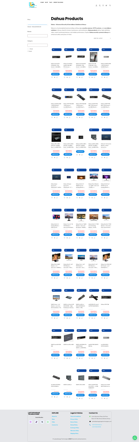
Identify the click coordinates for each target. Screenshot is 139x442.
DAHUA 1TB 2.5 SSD (80, 384)
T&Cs (50, 2)
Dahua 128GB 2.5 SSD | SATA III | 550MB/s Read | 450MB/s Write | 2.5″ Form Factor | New (93, 147)
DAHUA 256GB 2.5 (67, 384)
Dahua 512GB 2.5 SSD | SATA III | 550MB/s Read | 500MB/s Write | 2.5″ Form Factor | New (68, 147)
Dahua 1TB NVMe (105, 304)
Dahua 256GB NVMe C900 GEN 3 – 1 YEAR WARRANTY (93, 386)
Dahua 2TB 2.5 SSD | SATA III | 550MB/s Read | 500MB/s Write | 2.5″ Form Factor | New (56, 147)
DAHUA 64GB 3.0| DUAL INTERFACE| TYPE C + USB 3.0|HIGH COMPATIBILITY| (80, 308)
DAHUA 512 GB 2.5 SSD (68, 344)
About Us (54, 416)
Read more (80, 151)
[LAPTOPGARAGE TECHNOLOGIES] (33, 5)
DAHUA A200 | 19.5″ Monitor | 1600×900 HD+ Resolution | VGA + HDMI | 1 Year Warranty (56, 308)
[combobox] (38, 35)
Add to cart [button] (55, 74)
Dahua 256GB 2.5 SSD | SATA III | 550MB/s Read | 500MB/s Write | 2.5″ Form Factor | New (81, 147)
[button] (135, 438)
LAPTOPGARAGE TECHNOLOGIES (34, 413)
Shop (46, 2)
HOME (42, 2)
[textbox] (28, 35)
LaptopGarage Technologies (61, 439)
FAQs (53, 422)
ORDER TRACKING (58, 2)
